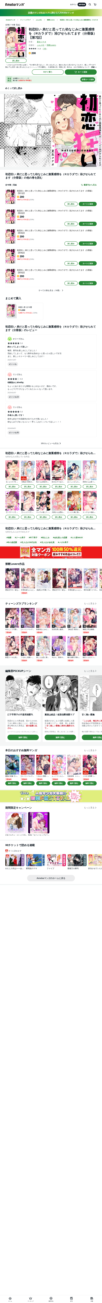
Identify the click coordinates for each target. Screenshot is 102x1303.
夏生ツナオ (41, 41)
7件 (44, 48)
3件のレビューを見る (50, 443)
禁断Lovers (51, 45)
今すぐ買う (47, 72)
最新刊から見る (90, 185)
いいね (13, 364)
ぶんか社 (40, 45)
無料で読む (23, 737)
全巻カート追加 (88, 79)
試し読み (15, 60)
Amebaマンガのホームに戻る (51, 878)
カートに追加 (88, 204)
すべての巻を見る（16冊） (50, 290)
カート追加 (82, 72)
